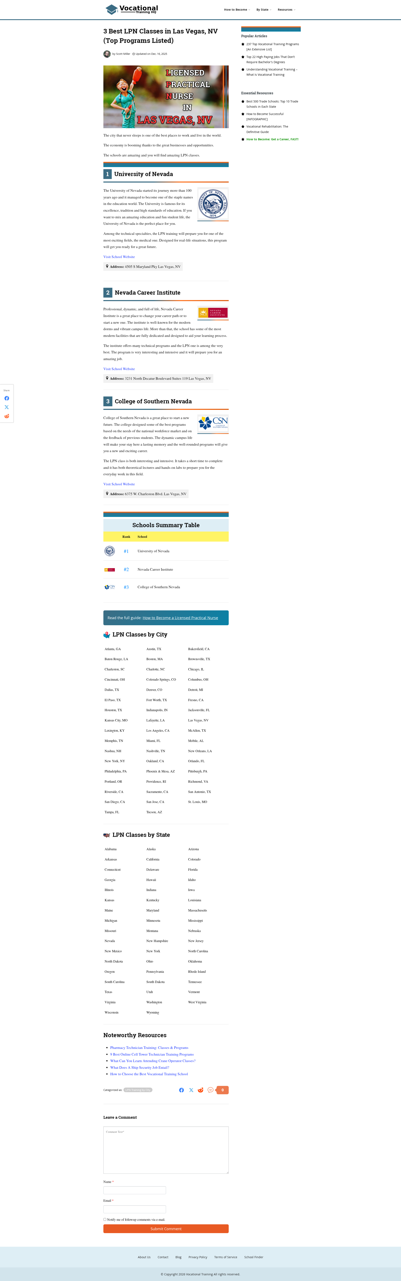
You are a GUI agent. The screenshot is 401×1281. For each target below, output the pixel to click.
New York (153, 951)
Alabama (111, 849)
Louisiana (194, 900)
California (152, 859)
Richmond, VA (198, 781)
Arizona (193, 849)
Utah (149, 992)
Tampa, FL (112, 812)
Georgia (110, 879)
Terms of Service (225, 1257)
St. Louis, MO (197, 801)
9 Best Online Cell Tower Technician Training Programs (152, 1054)
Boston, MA (154, 659)
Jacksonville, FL (199, 710)
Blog (178, 1257)
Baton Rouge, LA (116, 659)
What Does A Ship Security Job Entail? (139, 1067)
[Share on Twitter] (191, 1089)
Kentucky (152, 900)
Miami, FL (153, 740)
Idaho (192, 879)
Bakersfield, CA (199, 649)
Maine (109, 910)
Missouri (110, 930)
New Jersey (196, 940)
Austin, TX (153, 649)
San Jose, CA (155, 801)
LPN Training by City (138, 1090)
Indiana (151, 889)
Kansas (109, 900)
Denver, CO (154, 689)
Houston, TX (113, 710)
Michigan (111, 920)
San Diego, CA (115, 801)
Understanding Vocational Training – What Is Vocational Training (271, 72)
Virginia (110, 1002)
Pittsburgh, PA (197, 771)
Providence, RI (156, 781)
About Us (144, 1257)
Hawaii (151, 879)
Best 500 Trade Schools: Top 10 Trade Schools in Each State (272, 104)
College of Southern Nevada (159, 586)
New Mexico (113, 951)
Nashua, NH (113, 751)
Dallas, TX (112, 689)
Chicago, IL (196, 669)
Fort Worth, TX (156, 700)
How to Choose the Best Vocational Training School (149, 1073)
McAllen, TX (197, 730)
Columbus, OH (198, 679)
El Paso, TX (113, 700)
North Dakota (114, 961)
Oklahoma (195, 961)
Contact (163, 1257)
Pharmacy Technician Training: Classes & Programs (149, 1047)
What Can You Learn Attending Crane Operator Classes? (152, 1060)
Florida (193, 869)
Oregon (110, 971)
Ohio (149, 961)
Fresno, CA (196, 700)
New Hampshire (157, 940)
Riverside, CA (114, 791)
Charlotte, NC (155, 669)
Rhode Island (197, 971)
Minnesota (153, 920)
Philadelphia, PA (116, 771)
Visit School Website (119, 256)
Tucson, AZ (154, 812)
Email (108, 1200)
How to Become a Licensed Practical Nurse (180, 617)
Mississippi (195, 920)
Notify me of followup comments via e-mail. (135, 1219)
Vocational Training (199, 1274)
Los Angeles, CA (158, 730)
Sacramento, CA (157, 791)
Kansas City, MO (116, 720)
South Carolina (114, 981)
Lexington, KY (115, 730)
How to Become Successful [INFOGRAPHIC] (265, 116)
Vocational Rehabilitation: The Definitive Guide (267, 129)
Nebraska (194, 930)
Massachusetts (197, 910)
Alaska (151, 849)
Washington (154, 1002)
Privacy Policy (198, 1257)
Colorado (194, 859)
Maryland (152, 910)
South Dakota (155, 981)
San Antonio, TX (199, 791)
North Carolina (198, 951)
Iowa (191, 889)
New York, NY (115, 761)
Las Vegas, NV (198, 720)
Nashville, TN (155, 751)
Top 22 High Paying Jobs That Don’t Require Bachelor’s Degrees (270, 59)
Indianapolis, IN (157, 710)
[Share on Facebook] (181, 1089)
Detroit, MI (195, 689)
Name (108, 1181)
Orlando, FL (196, 761)
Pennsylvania (155, 971)
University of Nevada (153, 550)
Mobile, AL (196, 740)
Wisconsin (111, 1012)
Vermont (194, 992)
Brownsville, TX (199, 659)
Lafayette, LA (155, 720)
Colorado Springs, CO (161, 679)
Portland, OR (113, 781)
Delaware (152, 869)
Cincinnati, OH (115, 679)
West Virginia (197, 1002)
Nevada (110, 940)
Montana (152, 930)
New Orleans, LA (200, 751)
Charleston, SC (115, 669)
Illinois (109, 889)
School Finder (253, 1257)
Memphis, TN (114, 740)
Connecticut (113, 869)
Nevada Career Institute (155, 569)
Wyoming (152, 1012)
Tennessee (195, 981)
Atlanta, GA (113, 649)
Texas (108, 992)
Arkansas (111, 859)
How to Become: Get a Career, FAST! (272, 139)
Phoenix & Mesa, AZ (160, 771)
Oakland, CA (155, 761)
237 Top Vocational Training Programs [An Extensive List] (272, 46)
